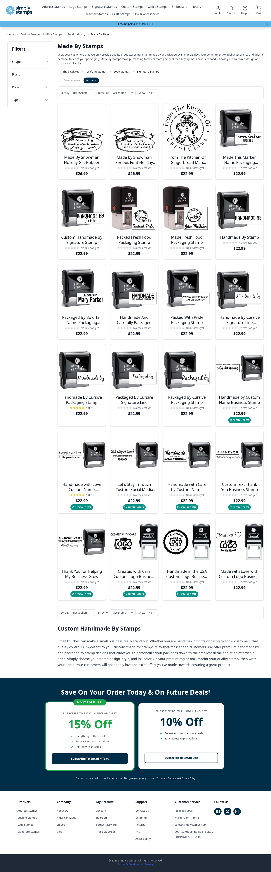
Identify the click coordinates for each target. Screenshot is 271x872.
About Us (62, 810)
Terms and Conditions (168, 778)
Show (141, 93)
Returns (140, 824)
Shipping (141, 817)
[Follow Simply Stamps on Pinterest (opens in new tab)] (227, 811)
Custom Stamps (132, 7)
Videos (61, 824)
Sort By (65, 93)
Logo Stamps (78, 7)
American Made (66, 817)
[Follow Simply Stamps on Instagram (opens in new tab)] (237, 811)
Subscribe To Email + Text (90, 758)
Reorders (101, 817)
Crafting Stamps (97, 71)
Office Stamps (157, 7)
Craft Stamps (121, 14)
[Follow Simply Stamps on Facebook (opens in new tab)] (218, 811)
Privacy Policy (188, 778)
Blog (59, 831)
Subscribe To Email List (181, 758)
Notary (196, 7)
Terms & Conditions (130, 864)
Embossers (179, 7)
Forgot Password (106, 824)
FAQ (138, 831)
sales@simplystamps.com (190, 824)
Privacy (149, 864)
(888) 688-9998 (184, 810)
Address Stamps (53, 7)
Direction (103, 93)
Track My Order (105, 831)
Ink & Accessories (147, 14)
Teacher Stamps (97, 14)
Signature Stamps (104, 7)
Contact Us (142, 810)
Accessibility (143, 838)
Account (101, 810)
